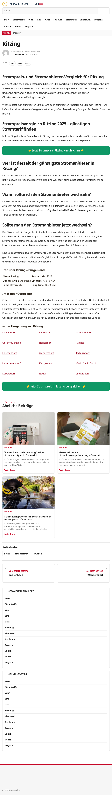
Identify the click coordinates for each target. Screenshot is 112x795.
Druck (27, 63)
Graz (47, 19)
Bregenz (98, 19)
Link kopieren (21, 553)
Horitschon (45, 342)
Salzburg (58, 19)
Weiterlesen (9, 470)
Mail (12, 63)
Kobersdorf (8, 373)
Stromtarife (19, 19)
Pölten (18, 26)
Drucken (38, 553)
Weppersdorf (46, 353)
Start (6, 19)
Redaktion (19, 54)
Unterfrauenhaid (11, 342)
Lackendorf (8, 332)
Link (20, 63)
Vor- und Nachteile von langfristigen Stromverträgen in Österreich (24, 454)
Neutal (43, 373)
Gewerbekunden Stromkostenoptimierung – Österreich (80, 454)
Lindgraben (82, 373)
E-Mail (7, 553)
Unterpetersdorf (11, 363)
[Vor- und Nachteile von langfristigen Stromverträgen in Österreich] (28, 428)
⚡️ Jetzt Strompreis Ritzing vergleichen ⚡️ (56, 150)
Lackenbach (45, 332)
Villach (7, 26)
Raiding (80, 342)
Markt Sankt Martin (86, 363)
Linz (39, 19)
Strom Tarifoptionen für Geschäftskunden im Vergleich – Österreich (27, 518)
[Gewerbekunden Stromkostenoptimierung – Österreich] (83, 428)
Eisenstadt (71, 19)
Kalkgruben (45, 363)
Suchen (103, 10)
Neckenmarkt (83, 332)
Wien (31, 19)
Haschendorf (9, 353)
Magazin (29, 26)
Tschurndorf (83, 353)
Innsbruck (85, 19)
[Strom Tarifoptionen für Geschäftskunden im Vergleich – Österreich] (28, 492)
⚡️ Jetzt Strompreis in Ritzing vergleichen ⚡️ (56, 386)
